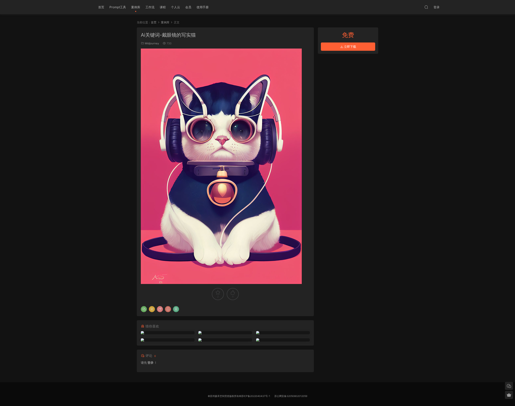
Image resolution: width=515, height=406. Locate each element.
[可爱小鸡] (168, 332)
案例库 (135, 7)
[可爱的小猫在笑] (283, 332)
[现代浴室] (225, 340)
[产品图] (168, 340)
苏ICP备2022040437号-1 (255, 396)
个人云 (175, 7)
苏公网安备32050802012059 (290, 396)
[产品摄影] (283, 340)
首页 (101, 7)
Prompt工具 (117, 7)
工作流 (149, 7)
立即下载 (349, 47)
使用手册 (203, 7)
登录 (150, 363)
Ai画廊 (82, 7)
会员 (188, 7)
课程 (163, 7)
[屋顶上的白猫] (225, 332)
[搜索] (426, 7)
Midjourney (152, 43)
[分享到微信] (144, 309)
